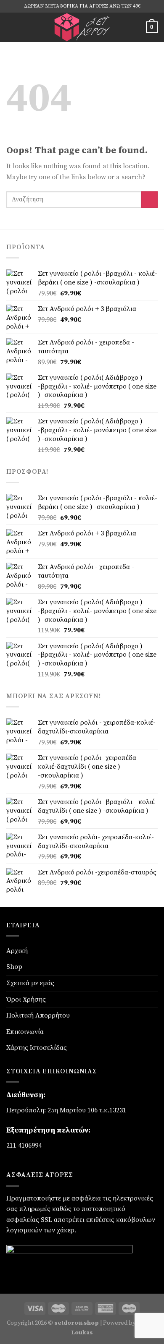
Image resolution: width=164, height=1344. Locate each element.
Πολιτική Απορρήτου (38, 1015)
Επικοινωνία (25, 1032)
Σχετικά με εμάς (30, 983)
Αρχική (17, 951)
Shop (14, 967)
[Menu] (11, 27)
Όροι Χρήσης (26, 999)
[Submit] (149, 199)
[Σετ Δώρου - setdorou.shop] (82, 27)
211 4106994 (24, 1145)
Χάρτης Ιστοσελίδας (36, 1048)
